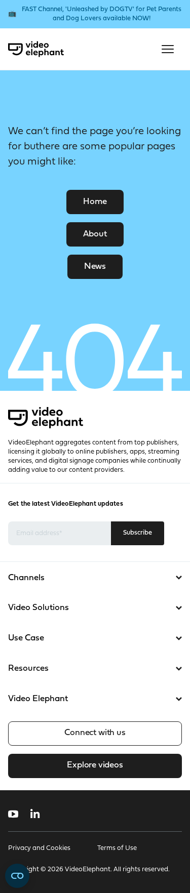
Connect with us (94, 732)
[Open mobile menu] (168, 49)
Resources (28, 668)
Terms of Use (117, 848)
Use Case (26, 638)
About (94, 234)
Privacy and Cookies (39, 848)
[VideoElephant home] (36, 49)
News (95, 266)
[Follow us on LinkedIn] (35, 814)
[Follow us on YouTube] (13, 814)
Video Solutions (38, 607)
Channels (26, 578)
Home (94, 201)
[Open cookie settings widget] (17, 876)
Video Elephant (38, 699)
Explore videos (95, 765)
